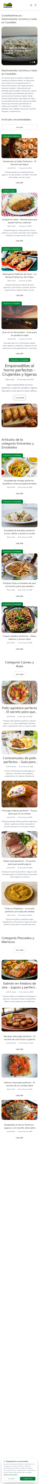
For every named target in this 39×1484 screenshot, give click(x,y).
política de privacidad (10, 1474)
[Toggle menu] (35, 5)
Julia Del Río (12, 168)
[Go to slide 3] (34, 62)
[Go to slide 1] (30, 62)
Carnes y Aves (9, 191)
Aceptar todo (28, 1478)
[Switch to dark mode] (31, 5)
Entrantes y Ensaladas (19, 360)
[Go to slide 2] (32, 62)
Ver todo (19, 127)
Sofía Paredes (9, 57)
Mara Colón (12, 226)
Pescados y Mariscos (14, 43)
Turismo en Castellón (11, 303)
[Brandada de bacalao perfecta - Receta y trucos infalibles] (19, 46)
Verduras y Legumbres (12, 249)
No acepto (11, 1478)
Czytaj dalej (19, 398)
